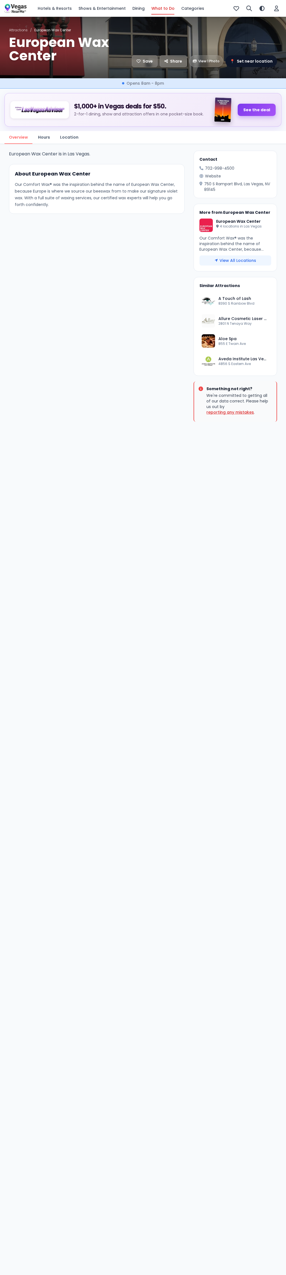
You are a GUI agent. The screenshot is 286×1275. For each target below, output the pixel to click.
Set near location (251, 61)
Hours (44, 137)
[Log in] (276, 8)
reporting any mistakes (230, 412)
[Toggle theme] (262, 8)
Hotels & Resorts (55, 8)
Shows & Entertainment (102, 8)
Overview (18, 137)
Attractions (18, 30)
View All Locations (238, 260)
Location (69, 137)
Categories (192, 8)
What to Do (163, 8)
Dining (138, 8)
